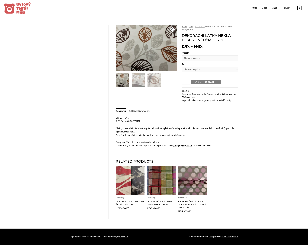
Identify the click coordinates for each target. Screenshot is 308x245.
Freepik (212, 236)
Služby (287, 7)
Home (184, 26)
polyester (205, 100)
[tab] (121, 111)
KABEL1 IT (123, 236)
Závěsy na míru (188, 97)
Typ (183, 64)
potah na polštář (217, 100)
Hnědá (193, 100)
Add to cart (205, 82)
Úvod (254, 7)
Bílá (188, 100)
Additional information (139, 111)
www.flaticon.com (229, 236)
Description (121, 111)
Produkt (185, 53)
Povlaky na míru (214, 94)
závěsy (228, 100)
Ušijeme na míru (228, 94)
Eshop (274, 7)
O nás (264, 7)
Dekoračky (200, 26)
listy (199, 100)
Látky (191, 26)
